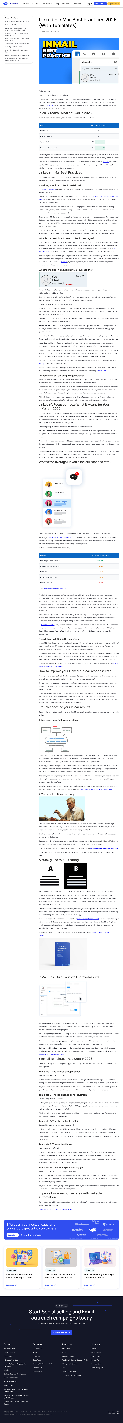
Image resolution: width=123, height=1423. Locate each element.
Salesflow (64, 262)
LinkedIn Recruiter (47, 625)
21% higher (43, 363)
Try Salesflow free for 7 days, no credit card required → (58, 1209)
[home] (10, 3)
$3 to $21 (106, 162)
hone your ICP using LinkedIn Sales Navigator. (97, 789)
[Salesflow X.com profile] (109, 1412)
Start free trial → (102, 371)
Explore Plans (100, 4)
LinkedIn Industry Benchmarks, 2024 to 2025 (54, 588)
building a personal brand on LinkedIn (52, 1054)
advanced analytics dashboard (88, 919)
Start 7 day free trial (60, 1332)
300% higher (48, 105)
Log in (89, 4)
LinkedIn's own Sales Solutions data (60, 537)
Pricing (56, 4)
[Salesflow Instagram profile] (117, 1412)
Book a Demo (12, 1235)
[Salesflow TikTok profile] (113, 1412)
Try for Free (113, 4)
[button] (25, 4)
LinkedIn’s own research (47, 189)
